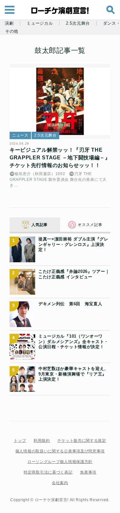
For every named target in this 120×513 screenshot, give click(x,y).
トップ (20, 440)
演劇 (9, 23)
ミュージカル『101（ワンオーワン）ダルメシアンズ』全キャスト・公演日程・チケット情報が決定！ (73, 341)
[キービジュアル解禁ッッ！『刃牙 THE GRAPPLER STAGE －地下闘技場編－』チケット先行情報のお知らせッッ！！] (60, 101)
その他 (11, 31)
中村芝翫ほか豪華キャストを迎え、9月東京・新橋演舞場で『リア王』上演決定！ (73, 374)
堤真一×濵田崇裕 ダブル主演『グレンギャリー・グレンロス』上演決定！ (73, 244)
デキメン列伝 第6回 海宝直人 (70, 303)
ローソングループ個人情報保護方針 (60, 461)
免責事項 (88, 472)
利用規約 (42, 440)
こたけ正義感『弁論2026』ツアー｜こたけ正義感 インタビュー (74, 274)
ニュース (20, 135)
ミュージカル (40, 23)
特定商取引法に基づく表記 (48, 472)
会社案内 (60, 483)
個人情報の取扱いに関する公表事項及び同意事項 (60, 451)
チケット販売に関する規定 (81, 440)
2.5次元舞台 (78, 23)
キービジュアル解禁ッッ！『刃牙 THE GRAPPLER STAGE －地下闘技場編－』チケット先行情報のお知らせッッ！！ (60, 157)
